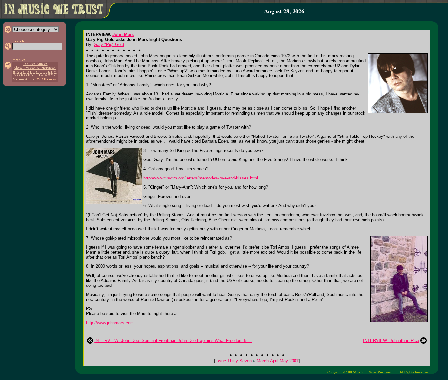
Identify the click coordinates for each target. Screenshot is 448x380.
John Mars (123, 34)
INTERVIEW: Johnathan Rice (391, 340)
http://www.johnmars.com (110, 322)
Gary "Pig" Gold (109, 44)
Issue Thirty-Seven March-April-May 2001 (256, 360)
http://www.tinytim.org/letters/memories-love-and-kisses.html (200, 178)
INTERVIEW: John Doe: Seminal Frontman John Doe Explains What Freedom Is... (173, 340)
